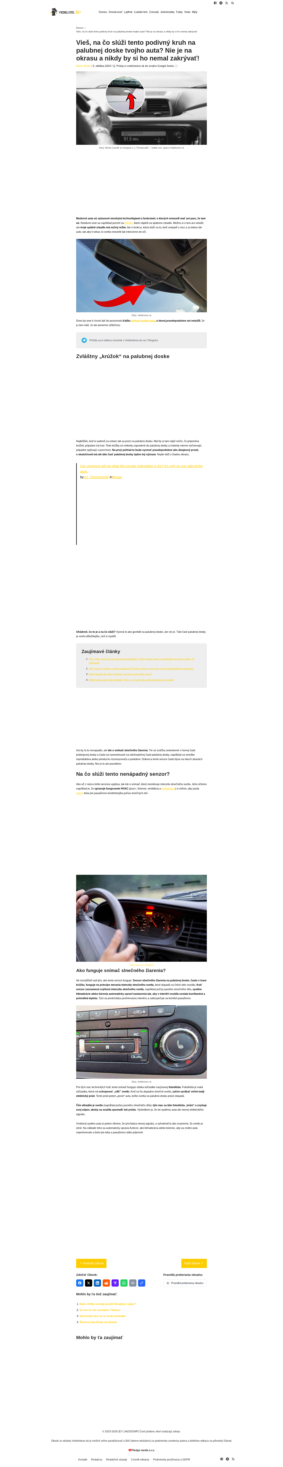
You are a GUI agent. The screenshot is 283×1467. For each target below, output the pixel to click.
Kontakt (82, 1459)
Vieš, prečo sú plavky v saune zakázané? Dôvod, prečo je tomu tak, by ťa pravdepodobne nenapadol (141, 668)
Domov (103, 12)
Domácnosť (115, 12)
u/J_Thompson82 (96, 477)
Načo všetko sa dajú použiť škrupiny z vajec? (107, 1304)
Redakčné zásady (116, 1459)
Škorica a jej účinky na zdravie (98, 1322)
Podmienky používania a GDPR (171, 1459)
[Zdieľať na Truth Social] (115, 1283)
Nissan (117, 477)
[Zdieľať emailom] (132, 1283)
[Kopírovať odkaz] (141, 1283)
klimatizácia (168, 788)
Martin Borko (83, 66)
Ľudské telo (141, 12)
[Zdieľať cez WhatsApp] (124, 1283)
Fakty (179, 12)
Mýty (194, 12)
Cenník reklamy (140, 1459)
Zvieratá (154, 12)
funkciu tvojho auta (143, 320)
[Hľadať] (232, 2)
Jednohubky (167, 12)
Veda (187, 12)
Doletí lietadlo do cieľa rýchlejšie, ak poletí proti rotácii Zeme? (120, 674)
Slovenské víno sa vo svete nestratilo (102, 1316)
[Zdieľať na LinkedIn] (97, 1283)
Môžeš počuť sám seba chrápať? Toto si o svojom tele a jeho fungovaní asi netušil (131, 680)
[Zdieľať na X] (88, 1283)
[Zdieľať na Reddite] (106, 1283)
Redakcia (96, 1459)
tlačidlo (128, 223)
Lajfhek (128, 12)
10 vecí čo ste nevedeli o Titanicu (99, 1310)
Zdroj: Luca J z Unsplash (141, 965)
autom (79, 793)
